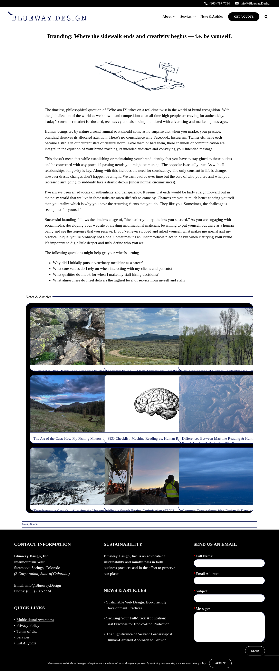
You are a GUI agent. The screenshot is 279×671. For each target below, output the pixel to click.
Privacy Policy (28, 625)
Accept (220, 663)
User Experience (69, 410)
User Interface (85, 410)
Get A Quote (26, 643)
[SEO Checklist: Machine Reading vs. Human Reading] (158, 403)
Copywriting (128, 408)
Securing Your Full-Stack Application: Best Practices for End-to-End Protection (138, 621)
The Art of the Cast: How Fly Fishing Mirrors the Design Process (82, 438)
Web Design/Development (172, 343)
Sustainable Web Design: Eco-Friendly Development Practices (136, 605)
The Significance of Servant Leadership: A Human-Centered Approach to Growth (139, 637)
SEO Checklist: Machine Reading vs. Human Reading (148, 438)
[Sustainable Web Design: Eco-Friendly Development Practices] (83, 336)
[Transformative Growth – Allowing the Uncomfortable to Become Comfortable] (83, 476)
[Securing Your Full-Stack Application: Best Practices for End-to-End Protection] (158, 336)
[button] (266, 16)
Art (50, 410)
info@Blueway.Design (43, 585)
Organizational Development (87, 341)
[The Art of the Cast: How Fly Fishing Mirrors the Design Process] (83, 403)
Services (23, 637)
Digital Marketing (152, 408)
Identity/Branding (63, 341)
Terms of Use (27, 631)
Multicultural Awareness (35, 620)
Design (50, 341)
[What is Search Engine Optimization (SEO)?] (158, 476)
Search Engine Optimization (175, 408)
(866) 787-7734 (38, 591)
